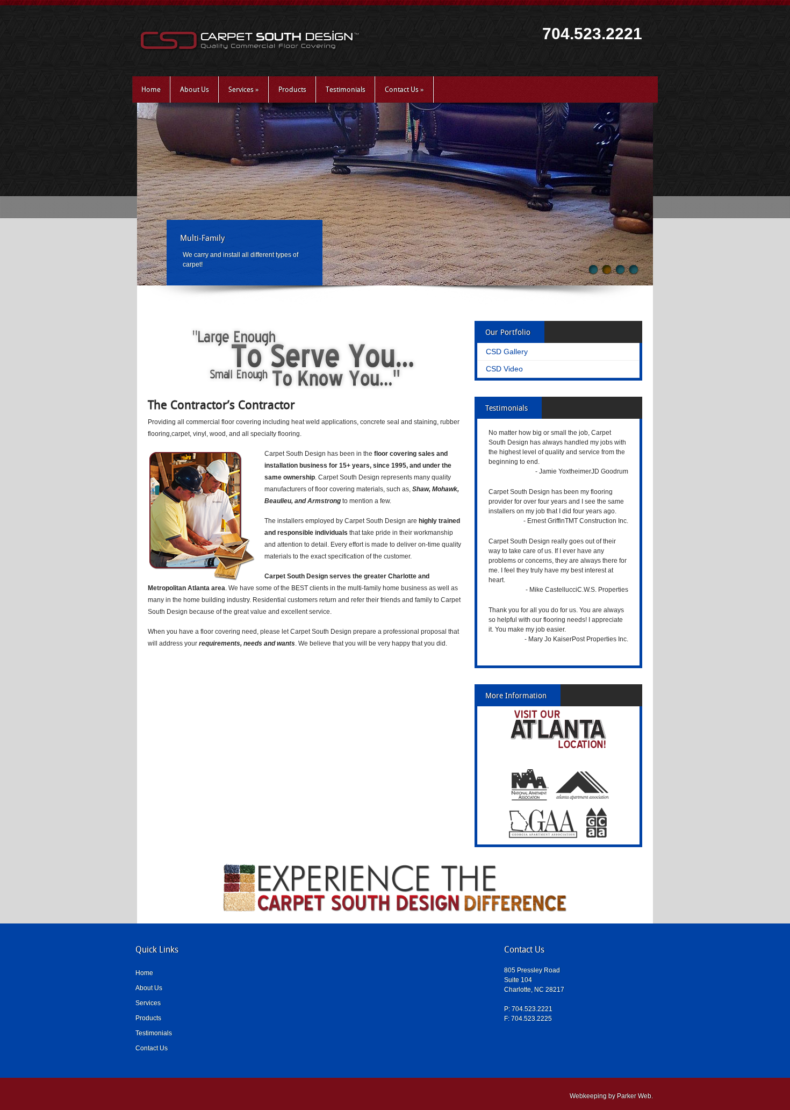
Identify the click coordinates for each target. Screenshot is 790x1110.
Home (151, 89)
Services (243, 89)
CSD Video (504, 368)
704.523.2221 (592, 33)
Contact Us (404, 89)
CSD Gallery (507, 351)
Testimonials (345, 89)
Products (292, 89)
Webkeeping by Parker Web (610, 1096)
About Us (194, 89)
